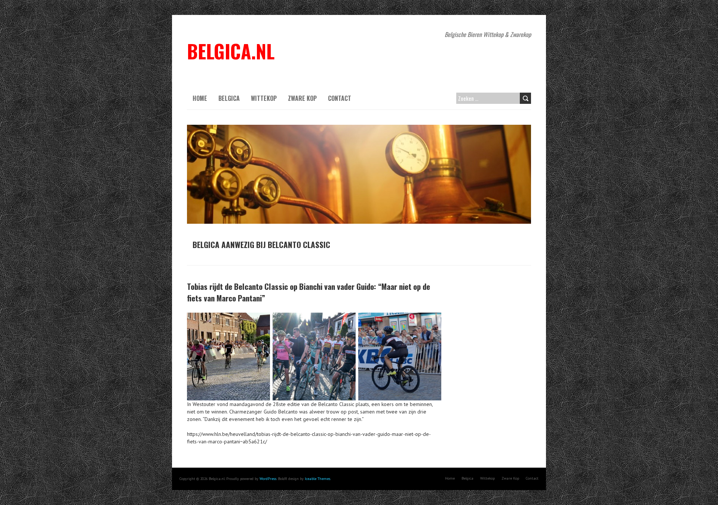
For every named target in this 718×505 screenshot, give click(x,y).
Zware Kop (302, 98)
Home (200, 98)
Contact (339, 98)
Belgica (229, 98)
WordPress (268, 478)
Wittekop (264, 98)
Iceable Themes (317, 478)
